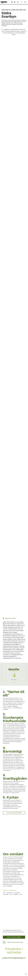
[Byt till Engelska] (14, 2)
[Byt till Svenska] (12, 2)
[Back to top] (25, 974)
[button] (21, 2)
